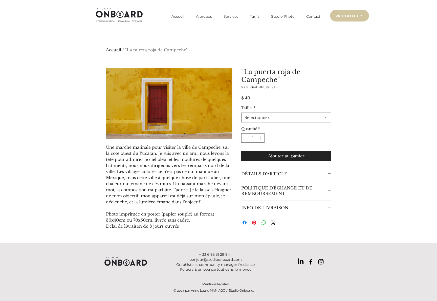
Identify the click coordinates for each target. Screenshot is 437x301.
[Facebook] (310, 261)
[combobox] (286, 117)
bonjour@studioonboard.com (215, 259)
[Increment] (260, 138)
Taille (248, 107)
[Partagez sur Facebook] (245, 223)
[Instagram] (320, 261)
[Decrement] (245, 138)
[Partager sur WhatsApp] (264, 223)
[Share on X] (273, 223)
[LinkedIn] (300, 261)
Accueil (113, 49)
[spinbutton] (252, 138)
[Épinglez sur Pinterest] (254, 223)
